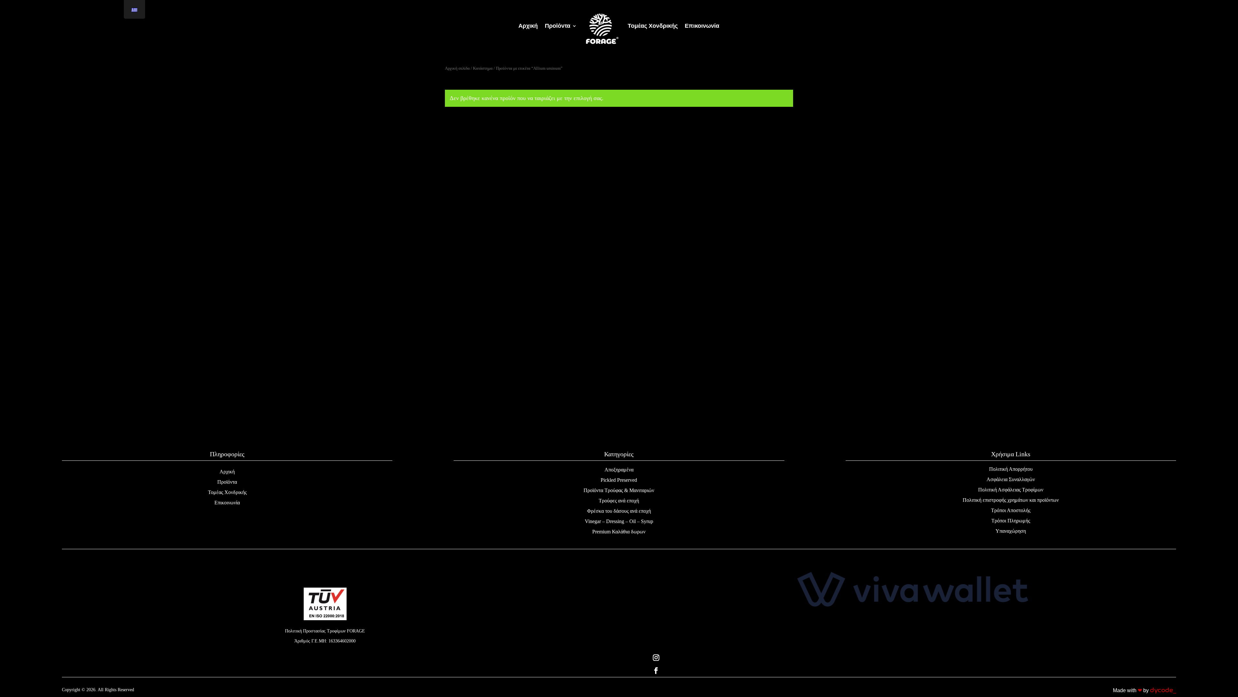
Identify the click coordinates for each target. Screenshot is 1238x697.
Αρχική (227, 471)
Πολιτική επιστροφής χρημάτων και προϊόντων (1011, 500)
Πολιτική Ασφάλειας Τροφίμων (1010, 489)
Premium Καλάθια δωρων (618, 531)
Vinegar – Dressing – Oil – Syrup (619, 521)
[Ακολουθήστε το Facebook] (913, 670)
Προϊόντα (227, 482)
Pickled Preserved (619, 480)
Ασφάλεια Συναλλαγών (1011, 479)
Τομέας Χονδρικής (227, 492)
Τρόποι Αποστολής (1010, 510)
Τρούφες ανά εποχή (619, 500)
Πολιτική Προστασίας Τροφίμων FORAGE (325, 631)
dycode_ (1163, 690)
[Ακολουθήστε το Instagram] (913, 657)
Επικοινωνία (227, 502)
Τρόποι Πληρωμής (1010, 520)
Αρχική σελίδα (457, 68)
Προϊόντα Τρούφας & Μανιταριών (619, 490)
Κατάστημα (483, 68)
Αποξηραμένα (619, 469)
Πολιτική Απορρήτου (1011, 469)
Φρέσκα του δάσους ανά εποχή (619, 511)
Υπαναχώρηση (1011, 531)
